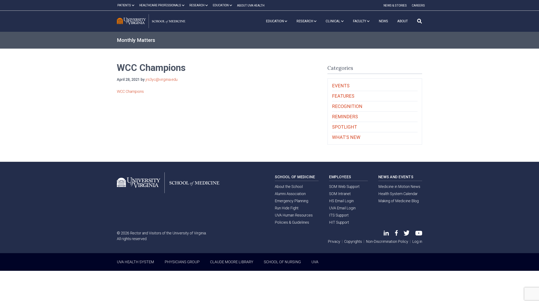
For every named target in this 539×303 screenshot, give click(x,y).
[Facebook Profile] (396, 234)
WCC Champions (130, 91)
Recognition (347, 106)
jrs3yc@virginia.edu (161, 79)
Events (341, 85)
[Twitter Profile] (407, 234)
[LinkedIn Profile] (386, 234)
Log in (417, 241)
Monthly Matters (136, 40)
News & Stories (395, 5)
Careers (418, 5)
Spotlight (344, 127)
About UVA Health (250, 5)
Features (343, 96)
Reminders (345, 116)
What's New (346, 137)
